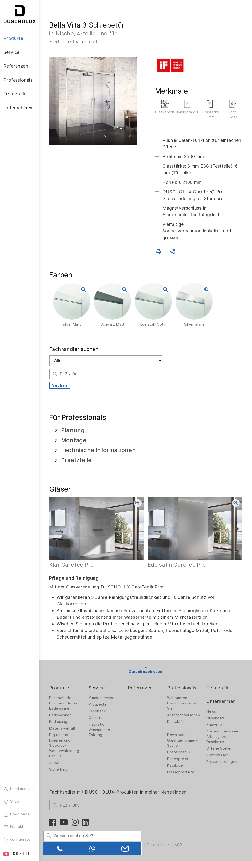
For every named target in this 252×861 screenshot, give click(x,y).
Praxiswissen (217, 755)
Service (97, 687)
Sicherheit (58, 769)
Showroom (215, 725)
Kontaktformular (181, 722)
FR (22, 854)
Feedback (97, 711)
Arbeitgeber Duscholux (217, 739)
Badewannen (60, 715)
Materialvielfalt (62, 728)
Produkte (59, 687)
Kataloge (175, 765)
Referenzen (140, 687)
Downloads (176, 735)
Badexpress (177, 759)
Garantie (96, 718)
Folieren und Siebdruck (60, 742)
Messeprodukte (180, 772)
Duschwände (60, 698)
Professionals (181, 687)
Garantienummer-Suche (182, 742)
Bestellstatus (178, 752)
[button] (105, 136)
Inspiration (98, 724)
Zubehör (56, 763)
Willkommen (177, 698)
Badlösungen (60, 722)
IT (28, 854)
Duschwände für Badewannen (63, 705)
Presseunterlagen (221, 762)
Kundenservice (101, 698)
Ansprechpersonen (183, 715)
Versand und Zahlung (99, 732)
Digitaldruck (59, 735)
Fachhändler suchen (73, 349)
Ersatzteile (217, 687)
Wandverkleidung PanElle (64, 753)
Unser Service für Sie (182, 705)
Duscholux (215, 718)
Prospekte (98, 704)
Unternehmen (220, 701)
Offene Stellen (219, 748)
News (211, 711)
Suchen (59, 385)
